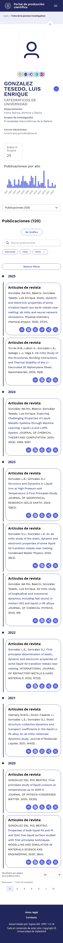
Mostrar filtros (31, 266)
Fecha (38, 252)
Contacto (31, 917)
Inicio (6, 16)
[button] (50, 24)
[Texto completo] (35, 329)
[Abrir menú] (55, 6)
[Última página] (53, 888)
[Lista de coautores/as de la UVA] (55, 329)
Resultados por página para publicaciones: (12, 874)
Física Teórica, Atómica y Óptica (23, 112)
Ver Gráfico (31, 232)
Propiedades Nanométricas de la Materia (28, 121)
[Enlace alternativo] (42, 329)
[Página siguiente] (46, 888)
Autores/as (10, 252)
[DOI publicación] (28, 329)
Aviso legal (31, 912)
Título (25, 252)
